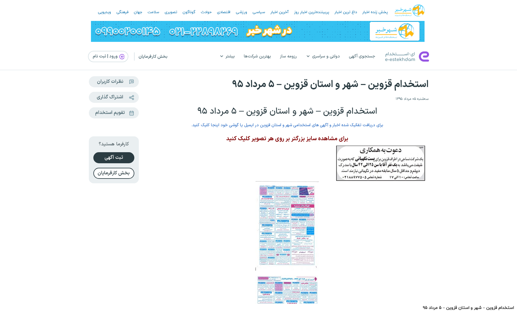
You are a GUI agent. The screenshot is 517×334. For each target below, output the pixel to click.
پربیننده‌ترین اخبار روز (311, 12)
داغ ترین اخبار (345, 12)
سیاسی (259, 12)
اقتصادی (223, 12)
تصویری (171, 12)
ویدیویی (104, 12)
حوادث (206, 12)
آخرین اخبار (279, 12)
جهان (138, 12)
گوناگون (189, 12)
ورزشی (241, 12)
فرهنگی (122, 12)
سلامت (153, 12)
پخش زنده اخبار (375, 12)
